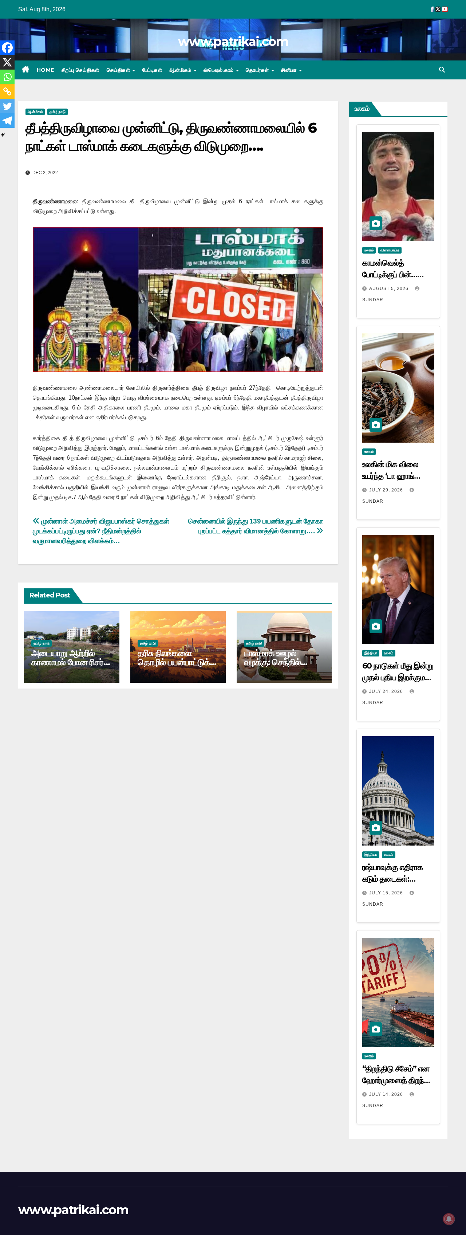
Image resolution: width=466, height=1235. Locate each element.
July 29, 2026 (386, 490)
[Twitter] (7, 106)
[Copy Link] (7, 91)
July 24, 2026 (386, 691)
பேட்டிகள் (152, 70)
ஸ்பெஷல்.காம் (219, 70)
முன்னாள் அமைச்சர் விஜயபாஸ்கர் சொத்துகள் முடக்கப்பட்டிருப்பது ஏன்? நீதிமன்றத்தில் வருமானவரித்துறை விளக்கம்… (101, 531)
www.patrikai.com (233, 41)
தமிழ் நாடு (58, 112)
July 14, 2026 (386, 1094)
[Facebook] (7, 47)
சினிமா (289, 70)
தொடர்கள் (258, 70)
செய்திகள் (119, 70)
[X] (7, 62)
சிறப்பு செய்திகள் (80, 70)
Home (45, 70)
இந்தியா (370, 653)
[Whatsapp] (7, 77)
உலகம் (369, 250)
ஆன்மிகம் (181, 70)
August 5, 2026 (389, 288)
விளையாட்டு (389, 250)
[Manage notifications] (449, 1219)
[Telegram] (7, 120)
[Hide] (3, 135)
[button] (442, 70)
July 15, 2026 (386, 892)
